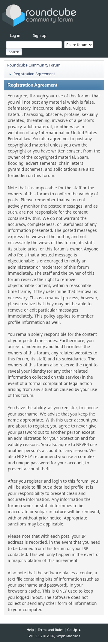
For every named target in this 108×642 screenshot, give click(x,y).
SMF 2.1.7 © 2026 (41, 636)
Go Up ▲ (74, 629)
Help (30, 629)
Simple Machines (68, 636)
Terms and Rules (50, 629)
